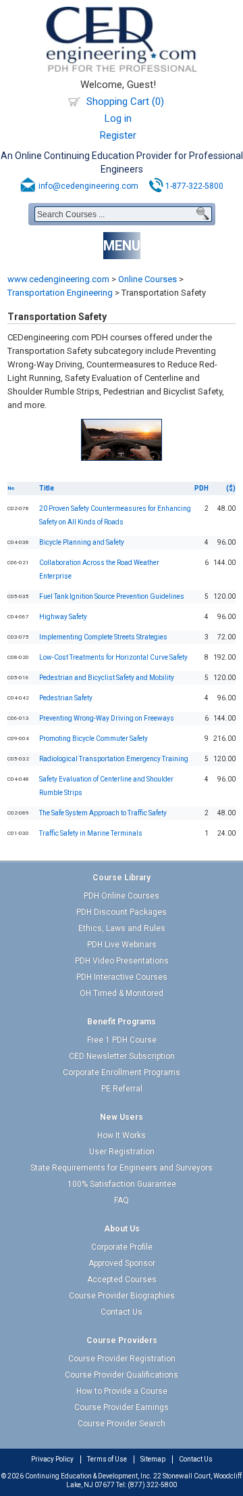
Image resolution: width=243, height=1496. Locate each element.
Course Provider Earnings (121, 1407)
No (11, 488)
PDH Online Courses (121, 896)
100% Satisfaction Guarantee (122, 1184)
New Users (121, 1117)
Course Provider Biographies (122, 1295)
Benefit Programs (121, 1021)
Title (46, 488)
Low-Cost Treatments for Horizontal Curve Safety (113, 657)
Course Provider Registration (122, 1358)
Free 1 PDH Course (122, 1040)
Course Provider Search (121, 1423)
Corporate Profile (122, 1247)
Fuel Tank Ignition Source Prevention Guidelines (111, 596)
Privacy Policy (52, 1459)
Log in (118, 118)
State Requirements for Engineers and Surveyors (121, 1168)
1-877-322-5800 (194, 186)
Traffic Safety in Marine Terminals (90, 833)
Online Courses (147, 279)
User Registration (122, 1151)
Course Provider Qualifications (121, 1375)
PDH (201, 488)
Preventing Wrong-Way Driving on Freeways (106, 718)
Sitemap (152, 1459)
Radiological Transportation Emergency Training (113, 759)
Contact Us (121, 1312)
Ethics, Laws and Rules (121, 928)
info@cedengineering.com (88, 186)
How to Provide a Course (121, 1391)
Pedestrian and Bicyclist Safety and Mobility (106, 677)
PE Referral (121, 1088)
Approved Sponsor (121, 1263)
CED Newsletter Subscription (122, 1056)
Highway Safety (63, 616)
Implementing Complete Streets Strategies (103, 637)
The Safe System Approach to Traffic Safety (103, 813)
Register (118, 135)
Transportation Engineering (60, 293)
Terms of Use (107, 1459)
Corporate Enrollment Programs (121, 1072)
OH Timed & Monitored (121, 993)
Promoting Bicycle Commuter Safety (93, 738)
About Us (122, 1228)
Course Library (121, 877)
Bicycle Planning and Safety (81, 542)
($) (231, 488)
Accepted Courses (122, 1279)
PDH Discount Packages (121, 912)
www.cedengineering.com (58, 279)
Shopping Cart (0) (125, 101)
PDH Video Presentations (122, 961)
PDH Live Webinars (122, 944)
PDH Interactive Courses (121, 977)
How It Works (121, 1135)
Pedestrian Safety (65, 698)
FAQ (121, 1200)
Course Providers (121, 1340)
